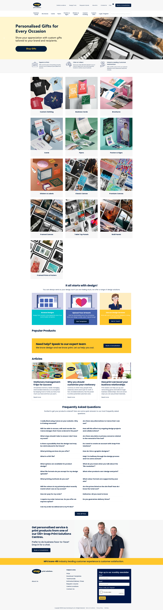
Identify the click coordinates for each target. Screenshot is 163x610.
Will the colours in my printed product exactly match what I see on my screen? (58, 471)
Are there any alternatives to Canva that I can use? (101, 405)
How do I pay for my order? (51, 477)
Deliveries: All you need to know (95, 477)
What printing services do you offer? (55, 434)
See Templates (81, 304)
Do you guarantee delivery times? (96, 482)
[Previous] (4, 29)
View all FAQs (81, 497)
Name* (101, 558)
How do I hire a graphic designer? (96, 434)
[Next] (159, 29)
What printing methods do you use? (54, 462)
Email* (101, 564)
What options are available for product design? (56, 448)
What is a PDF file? (47, 439)
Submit (102, 581)
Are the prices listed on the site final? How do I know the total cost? (101, 471)
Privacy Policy (100, 591)
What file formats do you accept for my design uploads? (59, 455)
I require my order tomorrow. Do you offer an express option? (58, 483)
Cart (111, 5)
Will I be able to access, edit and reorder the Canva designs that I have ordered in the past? (59, 413)
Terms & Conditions (90, 591)
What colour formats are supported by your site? (100, 463)
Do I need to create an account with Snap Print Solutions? (101, 428)
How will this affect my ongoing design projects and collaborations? (102, 413)
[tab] (78, 40)
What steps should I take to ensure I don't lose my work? (58, 420)
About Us (35, 564)
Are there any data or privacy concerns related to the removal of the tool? (102, 420)
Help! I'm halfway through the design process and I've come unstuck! (101, 440)
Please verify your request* (107, 570)
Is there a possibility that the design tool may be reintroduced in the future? (58, 428)
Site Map (106, 591)
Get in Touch (115, 304)
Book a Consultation (123, 5)
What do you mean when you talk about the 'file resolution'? (100, 448)
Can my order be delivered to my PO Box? (57, 490)
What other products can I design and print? (100, 454)
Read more (37, 380)
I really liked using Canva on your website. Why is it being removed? (59, 405)
